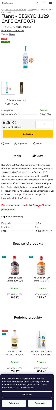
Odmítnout (14, 403)
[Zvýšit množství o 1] (51, 124)
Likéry (38, 223)
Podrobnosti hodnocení (12, 30)
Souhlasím (40, 403)
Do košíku (28, 133)
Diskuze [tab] (37, 156)
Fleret (12, 34)
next (53, 340)
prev (3, 340)
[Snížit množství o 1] (37, 124)
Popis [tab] (17, 156)
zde (32, 387)
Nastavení (27, 394)
